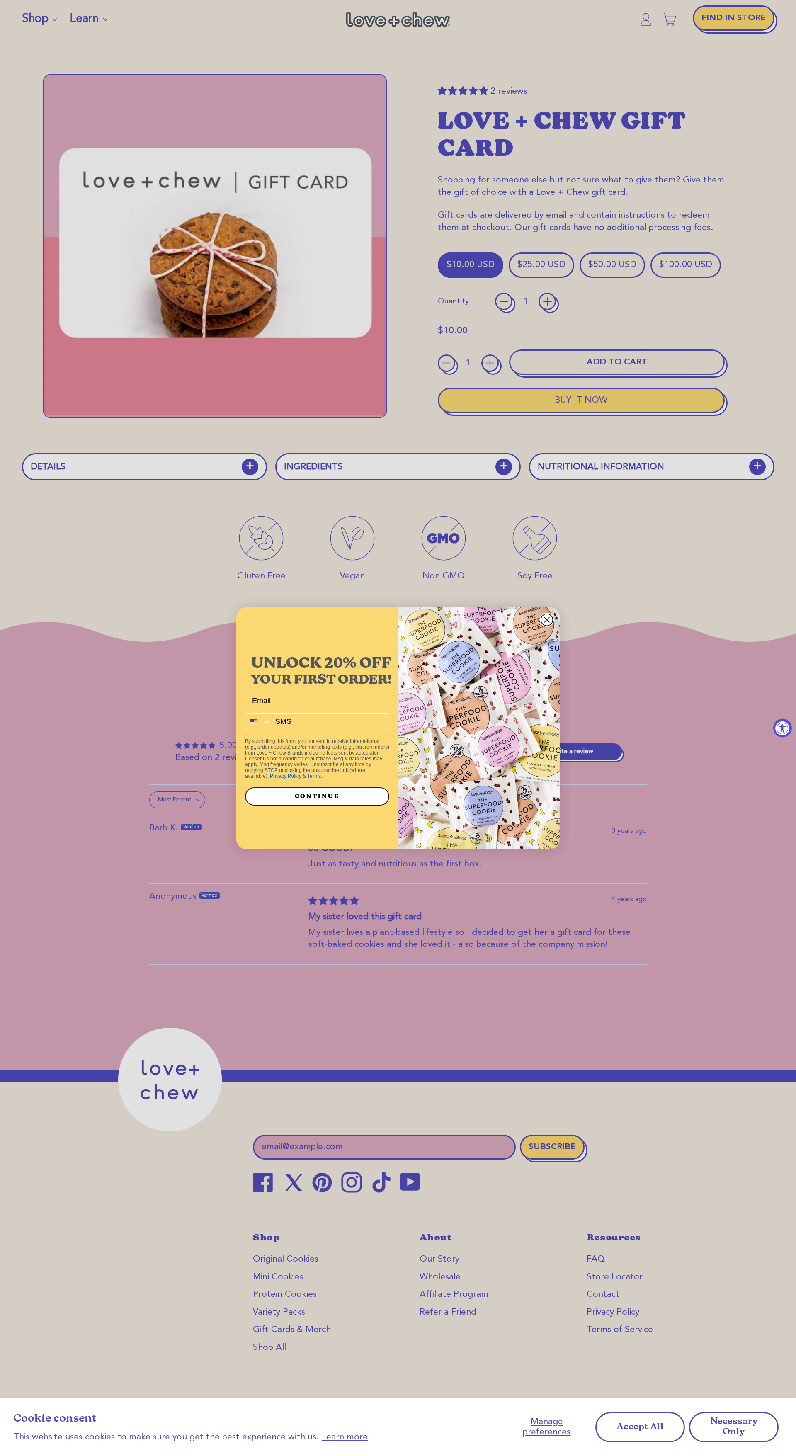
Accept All (640, 1427)
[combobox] (258, 722)
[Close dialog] (547, 620)
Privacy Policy (285, 776)
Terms (314, 776)
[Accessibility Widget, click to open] (782, 728)
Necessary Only (733, 1427)
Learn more (345, 1437)
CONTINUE (317, 796)
